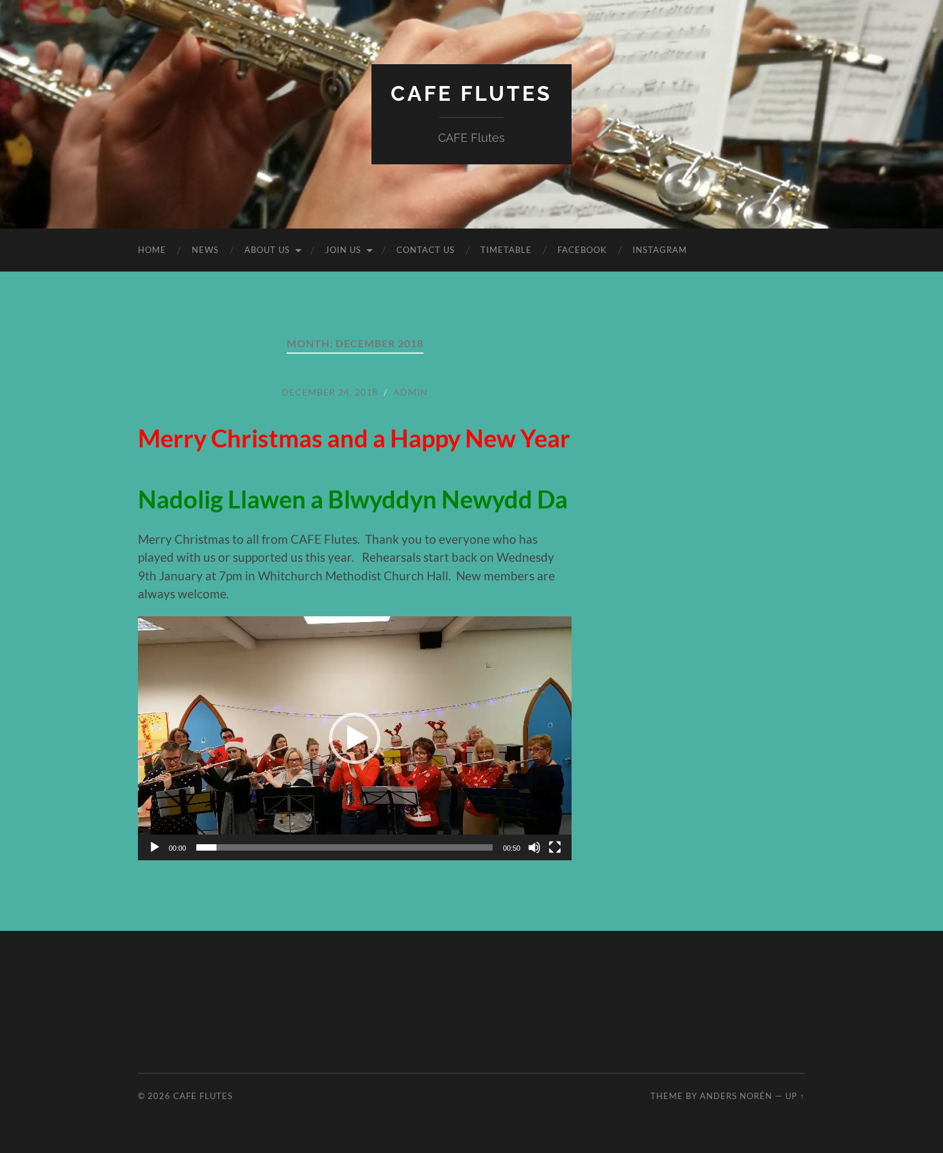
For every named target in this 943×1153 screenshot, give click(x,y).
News (205, 250)
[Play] (154, 847)
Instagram (660, 250)
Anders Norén (736, 1096)
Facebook (582, 250)
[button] (354, 738)
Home (152, 250)
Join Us (343, 250)
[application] (355, 738)
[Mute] (534, 847)
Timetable (506, 250)
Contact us (425, 250)
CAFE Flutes (471, 93)
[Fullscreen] (554, 847)
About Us (267, 250)
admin (410, 391)
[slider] (344, 847)
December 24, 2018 (330, 391)
